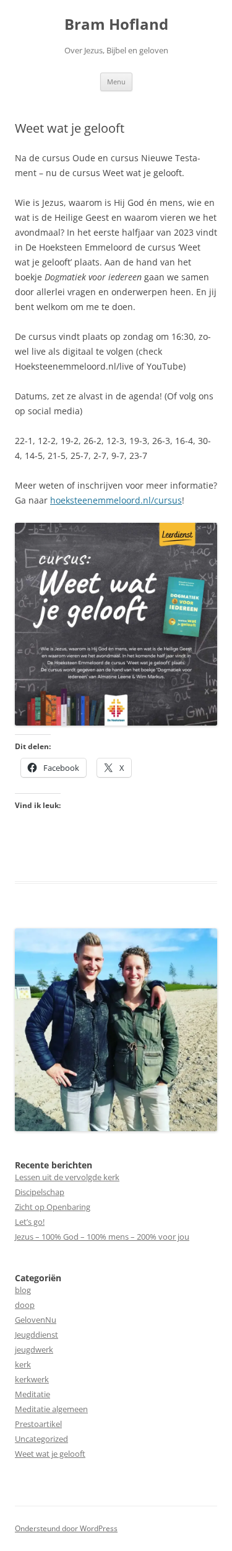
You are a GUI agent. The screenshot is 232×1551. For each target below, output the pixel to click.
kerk (23, 1364)
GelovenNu (35, 1319)
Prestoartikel (38, 1423)
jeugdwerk (34, 1349)
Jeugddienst (36, 1334)
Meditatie (32, 1394)
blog (23, 1289)
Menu (116, 81)
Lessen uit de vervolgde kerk (67, 1177)
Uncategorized (41, 1438)
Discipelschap (39, 1192)
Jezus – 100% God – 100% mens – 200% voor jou (102, 1236)
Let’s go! (30, 1221)
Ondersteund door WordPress (66, 1528)
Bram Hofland (116, 24)
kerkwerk (32, 1379)
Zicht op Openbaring (52, 1206)
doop (25, 1304)
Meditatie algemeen (51, 1409)
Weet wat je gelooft (50, 1453)
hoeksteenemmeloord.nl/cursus (116, 500)
